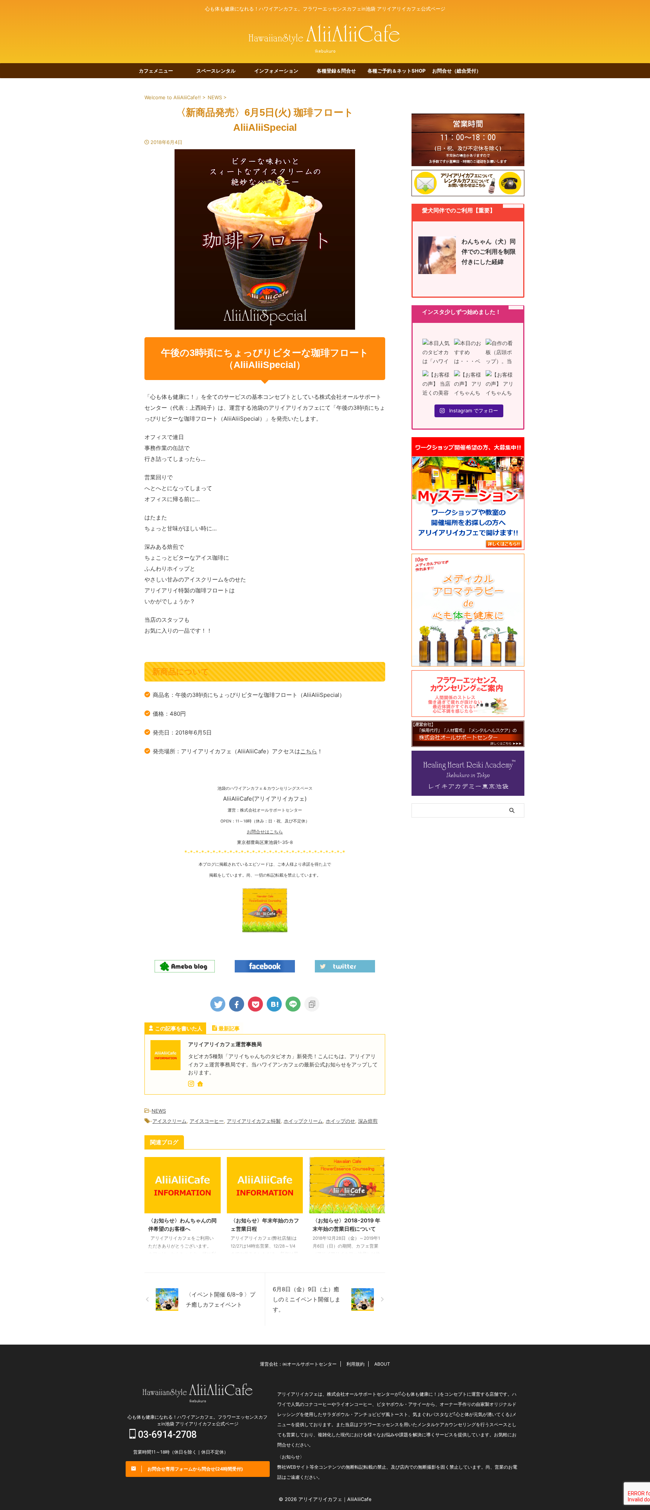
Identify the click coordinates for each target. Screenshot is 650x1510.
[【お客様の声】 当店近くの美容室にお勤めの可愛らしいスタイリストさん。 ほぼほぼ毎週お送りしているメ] (436, 384)
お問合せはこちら (265, 832)
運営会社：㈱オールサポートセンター (298, 1364)
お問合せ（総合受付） (456, 71)
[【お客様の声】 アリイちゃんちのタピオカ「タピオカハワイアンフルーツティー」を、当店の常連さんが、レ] (499, 384)
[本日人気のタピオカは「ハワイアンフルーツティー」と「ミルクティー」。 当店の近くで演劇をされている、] (436, 353)
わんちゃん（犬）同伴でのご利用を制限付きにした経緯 (489, 251)
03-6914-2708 (166, 1434)
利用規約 (355, 1364)
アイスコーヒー (207, 1121)
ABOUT (382, 1364)
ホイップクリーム (303, 1121)
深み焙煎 (368, 1121)
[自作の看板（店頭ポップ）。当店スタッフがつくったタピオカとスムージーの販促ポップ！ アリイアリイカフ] (499, 353)
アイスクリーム (169, 1121)
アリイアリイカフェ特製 (254, 1121)
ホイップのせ (340, 1121)
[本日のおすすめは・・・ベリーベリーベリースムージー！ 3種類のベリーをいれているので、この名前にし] (468, 353)
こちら (308, 751)
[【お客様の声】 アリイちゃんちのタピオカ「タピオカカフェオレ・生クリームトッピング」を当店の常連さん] (468, 384)
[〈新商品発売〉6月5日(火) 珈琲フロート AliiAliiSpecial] (274, 1004)
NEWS (159, 1111)
